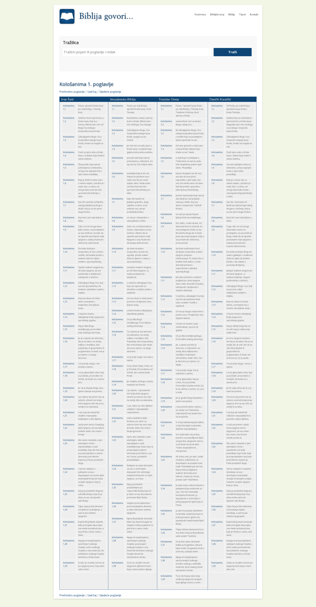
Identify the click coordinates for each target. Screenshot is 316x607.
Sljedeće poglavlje (110, 91)
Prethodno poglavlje (72, 91)
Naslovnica (200, 14)
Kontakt (254, 14)
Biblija (231, 14)
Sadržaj (91, 91)
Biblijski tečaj (217, 14)
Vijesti (242, 14)
